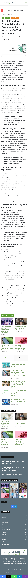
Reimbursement (7, 541)
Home (4, 14)
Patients (7, 17)
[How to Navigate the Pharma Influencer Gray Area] (21, 321)
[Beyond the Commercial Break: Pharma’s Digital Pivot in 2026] (23, 490)
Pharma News (14, 17)
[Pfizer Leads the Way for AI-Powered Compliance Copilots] (6, 402)
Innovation (4, 520)
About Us (7, 572)
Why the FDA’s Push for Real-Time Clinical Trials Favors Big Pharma (7, 424)
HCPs (4, 534)
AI (11, 14)
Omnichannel (6, 537)
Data (4, 532)
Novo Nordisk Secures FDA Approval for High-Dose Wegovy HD (20, 347)
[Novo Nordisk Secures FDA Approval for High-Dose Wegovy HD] (21, 340)
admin (5, 37)
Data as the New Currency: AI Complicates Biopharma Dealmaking (6, 329)
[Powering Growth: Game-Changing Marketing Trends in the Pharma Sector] (6, 383)
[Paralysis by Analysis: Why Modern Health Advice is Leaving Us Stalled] (7, 340)
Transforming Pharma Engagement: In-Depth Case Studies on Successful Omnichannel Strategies (18, 374)
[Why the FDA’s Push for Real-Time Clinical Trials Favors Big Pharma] (7, 416)
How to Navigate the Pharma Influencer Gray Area (20, 328)
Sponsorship (14, 572)
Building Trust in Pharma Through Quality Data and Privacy (18, 364)
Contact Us (20, 572)
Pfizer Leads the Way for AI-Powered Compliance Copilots (18, 401)
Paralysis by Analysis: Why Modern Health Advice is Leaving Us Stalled (7, 347)
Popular (7, 358)
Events (4, 515)
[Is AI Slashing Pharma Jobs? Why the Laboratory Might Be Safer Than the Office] (14, 490)
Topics (8, 14)
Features (4, 517)
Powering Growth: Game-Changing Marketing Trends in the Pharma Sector (18, 384)
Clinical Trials (6, 529)
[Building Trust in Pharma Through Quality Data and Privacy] (6, 365)
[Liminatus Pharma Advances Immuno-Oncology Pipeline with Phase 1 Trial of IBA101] (14, 495)
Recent (21, 358)
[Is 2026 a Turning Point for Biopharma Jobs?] (23, 495)
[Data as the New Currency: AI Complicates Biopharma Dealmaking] (7, 321)
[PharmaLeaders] (10, 2)
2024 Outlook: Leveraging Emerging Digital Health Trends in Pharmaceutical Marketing (18, 393)
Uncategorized (5, 544)
